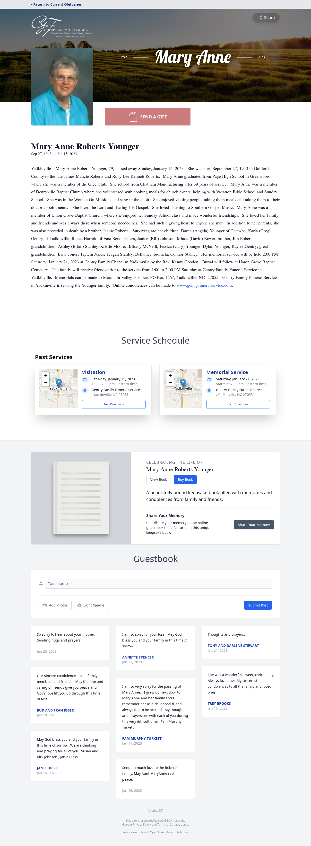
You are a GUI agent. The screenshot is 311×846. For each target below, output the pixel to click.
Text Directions (114, 404)
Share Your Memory (254, 524)
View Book (158, 479)
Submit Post (258, 605)
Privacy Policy (142, 824)
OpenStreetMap (161, 832)
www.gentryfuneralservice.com (204, 285)
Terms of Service (168, 824)
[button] (59, 383)
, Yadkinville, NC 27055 (110, 394)
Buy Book (185, 479)
